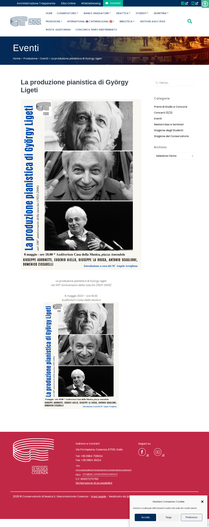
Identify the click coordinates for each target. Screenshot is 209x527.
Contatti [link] (115, 3)
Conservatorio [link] (66, 13)
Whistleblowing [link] (91, 3)
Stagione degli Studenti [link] (168, 130)
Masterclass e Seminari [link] (169, 124)
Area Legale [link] (98, 496)
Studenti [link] (141, 13)
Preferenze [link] (191, 517)
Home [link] (49, 13)
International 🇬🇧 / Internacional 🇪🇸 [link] (89, 21)
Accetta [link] (145, 517)
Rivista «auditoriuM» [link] (58, 29)
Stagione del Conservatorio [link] (171, 136)
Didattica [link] (122, 13)
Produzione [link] (53, 21)
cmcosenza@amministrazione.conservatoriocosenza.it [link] (103, 470)
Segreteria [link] (160, 13)
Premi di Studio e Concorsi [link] (170, 107)
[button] (202, 501)
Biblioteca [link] (126, 21)
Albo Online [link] (68, 3)
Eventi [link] (158, 118)
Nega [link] (168, 517)
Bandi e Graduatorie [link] (96, 13)
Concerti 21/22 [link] (163, 113)
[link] (205, 4)
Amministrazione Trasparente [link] (36, 3)
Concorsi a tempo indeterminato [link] (96, 29)
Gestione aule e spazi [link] (152, 21)
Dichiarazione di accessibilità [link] (94, 483)
